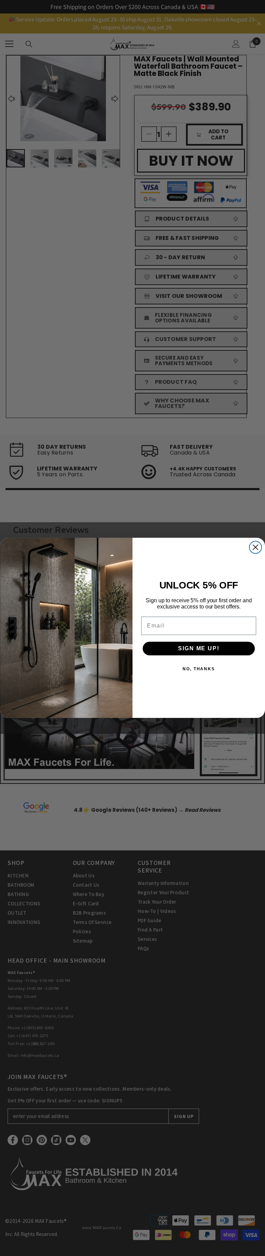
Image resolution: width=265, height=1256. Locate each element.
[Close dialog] (255, 547)
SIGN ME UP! (198, 649)
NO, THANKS (199, 669)
